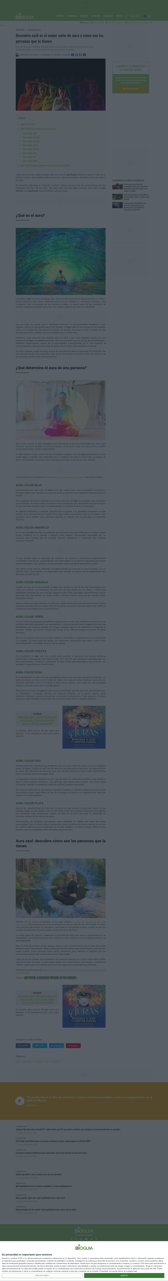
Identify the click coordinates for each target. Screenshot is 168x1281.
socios (24, 1258)
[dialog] (84, 1261)
